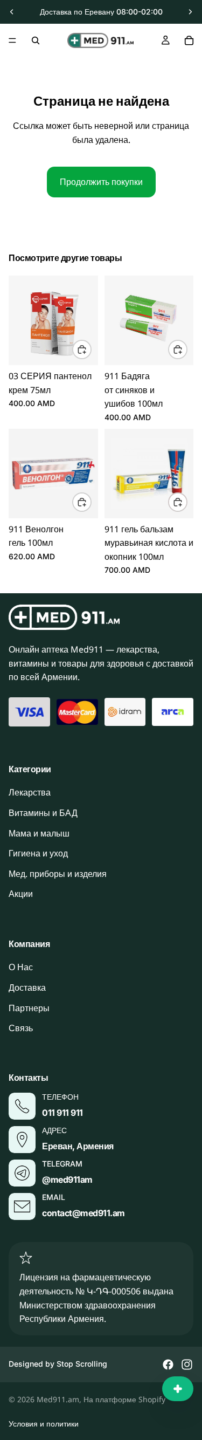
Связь (21, 1028)
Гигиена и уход (38, 853)
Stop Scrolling (82, 1363)
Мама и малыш (39, 833)
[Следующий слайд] (190, 12)
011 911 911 (62, 1112)
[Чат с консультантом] (177, 1388)
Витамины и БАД (43, 813)
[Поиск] (35, 40)
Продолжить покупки (101, 181)
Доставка (27, 987)
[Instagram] (186, 1364)
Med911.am (58, 1399)
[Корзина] (189, 40)
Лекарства (30, 792)
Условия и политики (44, 1423)
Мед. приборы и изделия (58, 874)
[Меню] (12, 40)
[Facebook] (168, 1364)
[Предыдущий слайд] (12, 12)
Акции (21, 894)
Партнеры (29, 1007)
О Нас (21, 967)
